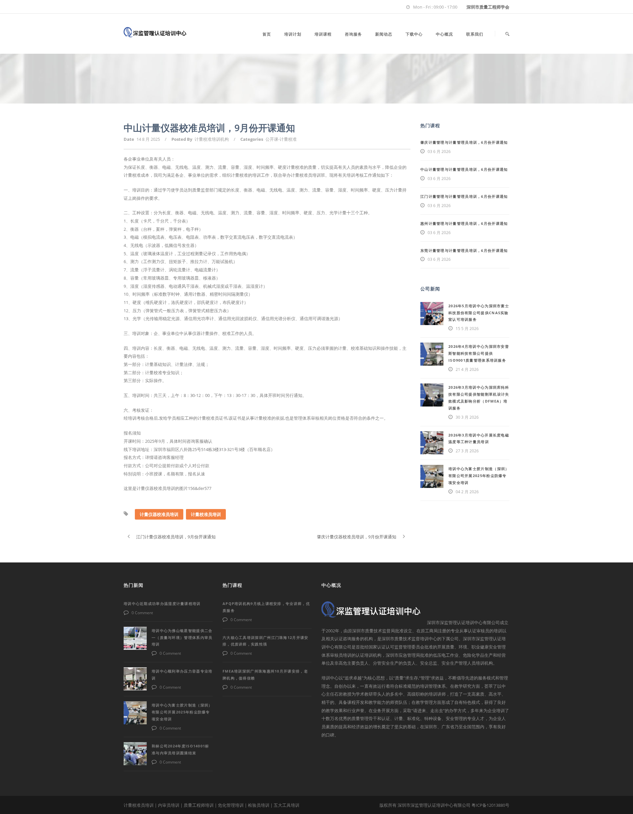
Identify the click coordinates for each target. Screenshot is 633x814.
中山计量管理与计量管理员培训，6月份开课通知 (464, 169)
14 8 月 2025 (148, 139)
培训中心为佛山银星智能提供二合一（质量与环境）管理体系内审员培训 (182, 637)
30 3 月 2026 (467, 417)
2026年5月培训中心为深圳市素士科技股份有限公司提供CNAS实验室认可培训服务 (478, 312)
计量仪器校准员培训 (159, 514)
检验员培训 (258, 805)
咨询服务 (353, 34)
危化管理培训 (231, 805)
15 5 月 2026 (467, 328)
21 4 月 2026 (467, 369)
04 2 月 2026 (467, 492)
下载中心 (414, 34)
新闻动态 (383, 34)
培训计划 (292, 34)
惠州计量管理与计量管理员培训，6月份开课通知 (464, 223)
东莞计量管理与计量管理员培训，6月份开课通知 (464, 250)
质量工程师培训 (199, 805)
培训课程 (323, 34)
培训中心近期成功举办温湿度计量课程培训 (162, 603)
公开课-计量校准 (281, 139)
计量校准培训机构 (212, 139)
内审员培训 (168, 805)
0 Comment (142, 613)
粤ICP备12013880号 (490, 805)
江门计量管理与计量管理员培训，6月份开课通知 (464, 196)
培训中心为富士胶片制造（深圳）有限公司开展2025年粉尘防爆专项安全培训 (478, 475)
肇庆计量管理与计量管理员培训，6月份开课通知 (464, 142)
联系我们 (474, 34)
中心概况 (444, 34)
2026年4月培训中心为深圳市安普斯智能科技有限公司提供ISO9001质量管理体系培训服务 (478, 353)
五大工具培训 (286, 805)
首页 (266, 34)
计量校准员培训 (206, 514)
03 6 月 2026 (439, 151)
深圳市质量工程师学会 (488, 7)
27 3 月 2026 (467, 451)
